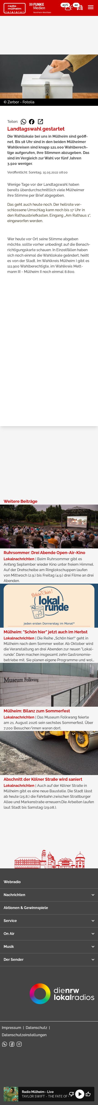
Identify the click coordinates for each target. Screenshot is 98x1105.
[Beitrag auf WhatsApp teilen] (23, 121)
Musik (9, 946)
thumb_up (88, 1094)
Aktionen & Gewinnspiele (26, 908)
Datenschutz (36, 1028)
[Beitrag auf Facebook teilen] (31, 121)
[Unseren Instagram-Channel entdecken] (19, 1044)
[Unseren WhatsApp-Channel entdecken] (4, 1044)
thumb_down (71, 1094)
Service (10, 921)
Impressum (11, 1028)
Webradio (12, 882)
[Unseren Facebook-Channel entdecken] (12, 1044)
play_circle (79, 1094)
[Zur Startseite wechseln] (15, 8)
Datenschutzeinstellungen (24, 1035)
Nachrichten (14, 895)
